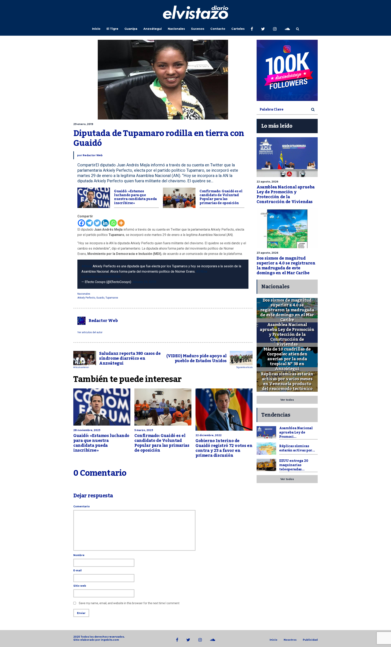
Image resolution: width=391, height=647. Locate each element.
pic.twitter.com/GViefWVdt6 (101, 277)
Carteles (238, 29)
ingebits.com (110, 639)
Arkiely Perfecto (86, 297)
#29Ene (201, 271)
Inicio (96, 29)
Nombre (79, 555)
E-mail (77, 570)
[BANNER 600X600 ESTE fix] (287, 70)
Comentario (81, 506)
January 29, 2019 (144, 282)
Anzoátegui (152, 29)
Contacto (217, 29)
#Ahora (86, 266)
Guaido (100, 297)
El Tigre (112, 29)
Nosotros (290, 640)
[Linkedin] (105, 223)
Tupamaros (111, 297)
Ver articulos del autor (89, 332)
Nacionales (176, 29)
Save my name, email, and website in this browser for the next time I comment (129, 603)
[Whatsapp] (113, 223)
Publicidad (310, 640)
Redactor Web (93, 155)
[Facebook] (81, 223)
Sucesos (197, 29)
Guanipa (130, 29)
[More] (121, 223)
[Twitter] (97, 223)
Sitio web (79, 585)
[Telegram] (89, 223)
